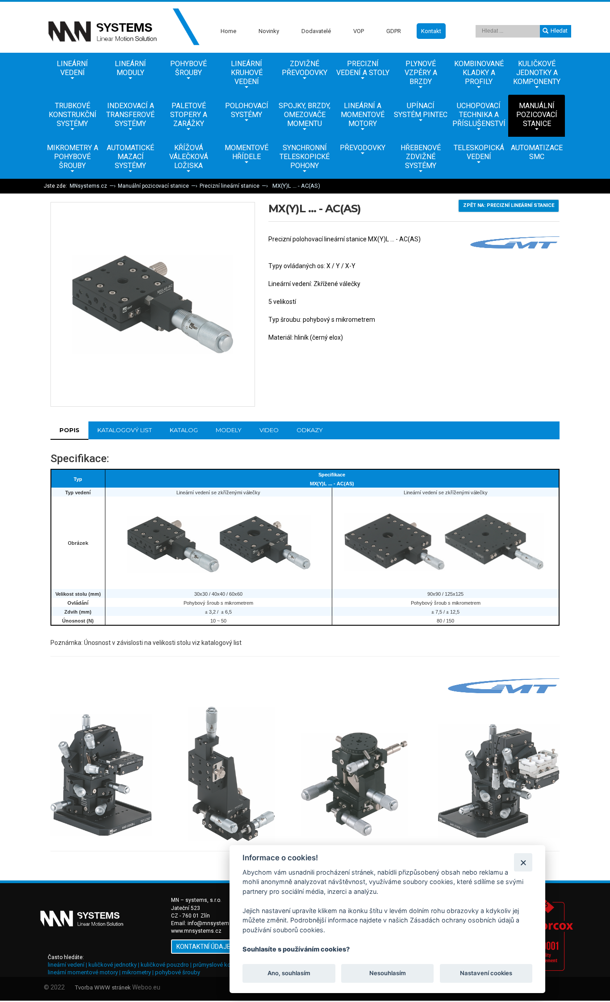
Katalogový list (124, 430)
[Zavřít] (523, 862)
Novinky (269, 31)
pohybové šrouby (177, 972)
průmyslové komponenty (225, 964)
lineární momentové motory (83, 972)
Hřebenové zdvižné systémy (421, 156)
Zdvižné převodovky (304, 68)
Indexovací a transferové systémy (130, 114)
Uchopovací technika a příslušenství (479, 114)
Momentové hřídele (246, 152)
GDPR (393, 31)
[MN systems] (122, 27)
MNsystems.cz (88, 186)
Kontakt (431, 31)
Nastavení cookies (486, 973)
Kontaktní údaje (203, 946)
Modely (229, 430)
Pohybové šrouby (188, 68)
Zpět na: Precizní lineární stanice (508, 205)
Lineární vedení (72, 68)
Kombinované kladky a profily (479, 72)
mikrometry (136, 972)
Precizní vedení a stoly (362, 68)
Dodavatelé (316, 31)
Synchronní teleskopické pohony (305, 156)
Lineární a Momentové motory (362, 114)
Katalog (184, 430)
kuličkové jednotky (112, 964)
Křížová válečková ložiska (188, 156)
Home (228, 31)
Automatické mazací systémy (130, 156)
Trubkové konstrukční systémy (72, 114)
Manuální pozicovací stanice (536, 114)
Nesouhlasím (387, 973)
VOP (358, 31)
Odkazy (310, 430)
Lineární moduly (130, 68)
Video (269, 430)
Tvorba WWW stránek (103, 987)
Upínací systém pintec (420, 110)
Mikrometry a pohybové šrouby (72, 156)
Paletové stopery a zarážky (188, 114)
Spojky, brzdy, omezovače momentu (304, 114)
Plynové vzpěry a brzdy (421, 72)
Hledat (559, 30)
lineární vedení (66, 964)
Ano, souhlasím (288, 973)
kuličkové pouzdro (165, 964)
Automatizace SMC (537, 152)
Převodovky (362, 147)
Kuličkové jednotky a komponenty (536, 72)
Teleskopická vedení (479, 152)
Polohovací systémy (246, 110)
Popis (69, 430)
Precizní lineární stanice (229, 186)
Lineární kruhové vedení (247, 72)
